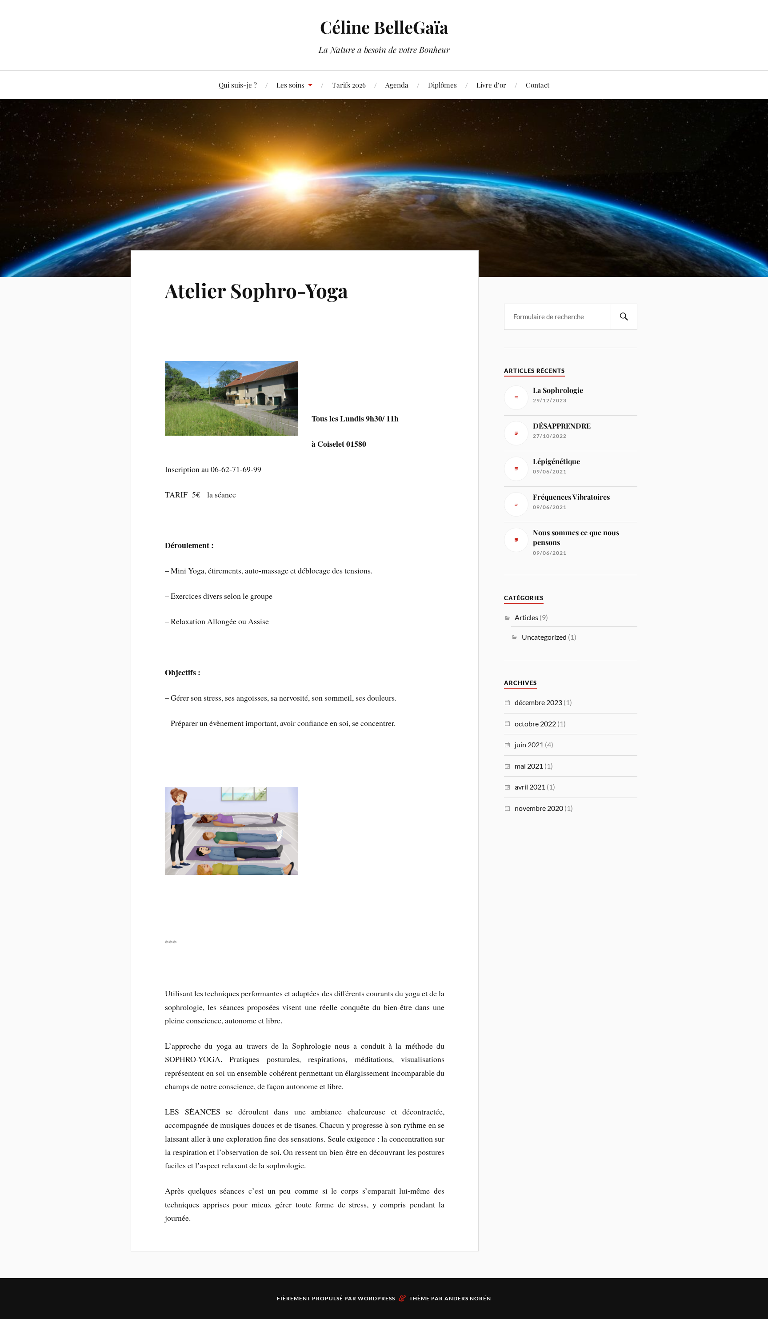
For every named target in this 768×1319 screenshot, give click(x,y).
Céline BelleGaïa (384, 27)
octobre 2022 (535, 723)
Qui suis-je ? (238, 84)
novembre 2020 (539, 808)
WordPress (376, 1298)
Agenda (396, 84)
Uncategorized (544, 637)
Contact (537, 84)
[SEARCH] (624, 317)
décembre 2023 (538, 702)
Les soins (290, 84)
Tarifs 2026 (349, 84)
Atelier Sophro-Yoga (256, 290)
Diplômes (442, 84)
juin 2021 (529, 744)
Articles (526, 617)
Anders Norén (467, 1298)
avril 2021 (530, 786)
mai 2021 (529, 766)
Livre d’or (491, 84)
